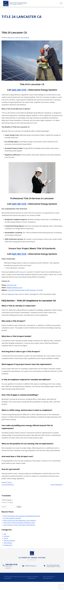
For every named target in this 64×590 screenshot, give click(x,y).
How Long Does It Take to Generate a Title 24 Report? (19, 525)
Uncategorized (7, 545)
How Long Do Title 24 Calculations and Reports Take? (19, 523)
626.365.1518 (11, 566)
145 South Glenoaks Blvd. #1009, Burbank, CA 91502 (25, 290)
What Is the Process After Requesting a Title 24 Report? (19, 520)
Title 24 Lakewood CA (8, 484)
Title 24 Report (7, 543)
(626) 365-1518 (18, 89)
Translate (11, 502)
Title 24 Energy (24, 37)
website (10, 294)
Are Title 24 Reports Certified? (12, 518)
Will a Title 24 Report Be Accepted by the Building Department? (21, 516)
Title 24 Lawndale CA (56, 484)
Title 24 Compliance (9, 540)
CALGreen (6, 536)
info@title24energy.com (14, 287)
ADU (4, 534)
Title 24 (21, 272)
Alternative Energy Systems (18, 3)
